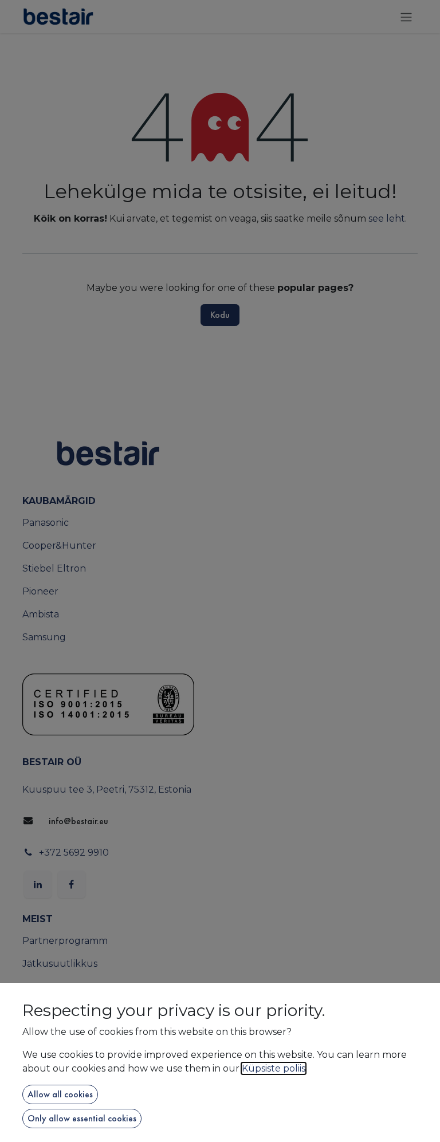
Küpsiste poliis (273, 1068)
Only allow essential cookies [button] (82, 1118)
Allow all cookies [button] (60, 1094)
